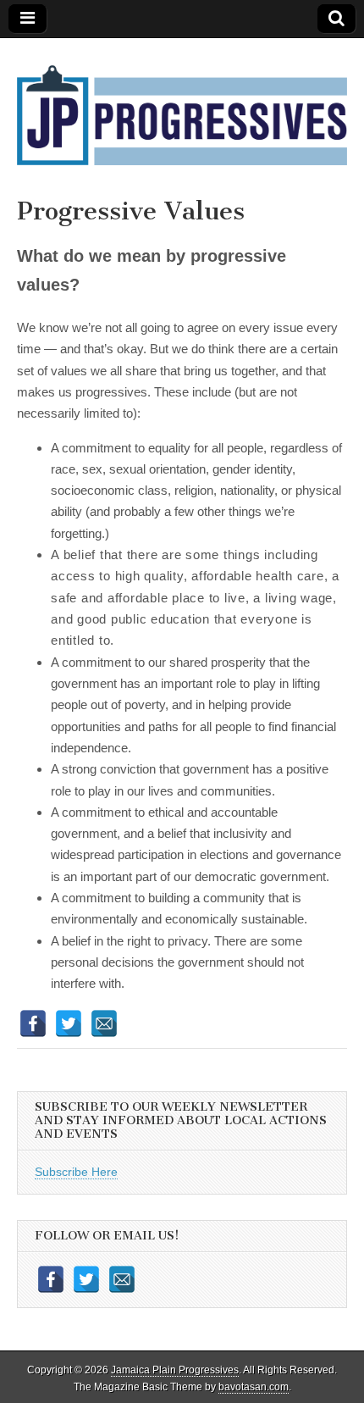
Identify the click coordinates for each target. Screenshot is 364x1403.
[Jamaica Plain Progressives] (182, 105)
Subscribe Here (76, 1171)
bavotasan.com (253, 1387)
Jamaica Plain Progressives (175, 1370)
